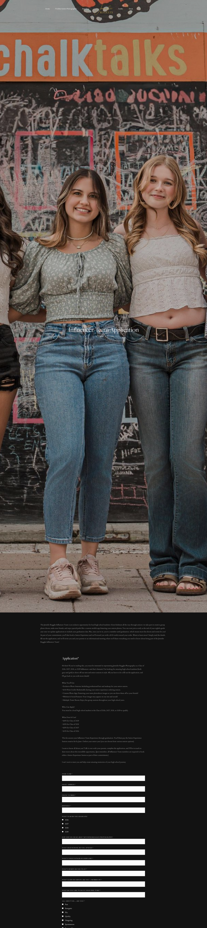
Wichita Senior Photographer (66, 9)
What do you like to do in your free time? (81, 890)
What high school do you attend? (77, 848)
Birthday (66, 806)
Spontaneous (69, 924)
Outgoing (68, 920)
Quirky (68, 916)
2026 (66, 820)
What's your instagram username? (77, 858)
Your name (67, 774)
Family (120, 9)
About (130, 9)
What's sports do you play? (74, 869)
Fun (66, 904)
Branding (85, 9)
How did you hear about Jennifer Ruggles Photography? (87, 837)
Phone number (69, 795)
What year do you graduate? (74, 816)
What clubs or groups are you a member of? (82, 880)
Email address (69, 784)
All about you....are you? (73, 901)
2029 (66, 832)
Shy (66, 912)
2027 (66, 824)
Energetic (68, 908)
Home (47, 9)
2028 (66, 828)
